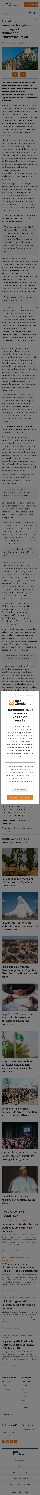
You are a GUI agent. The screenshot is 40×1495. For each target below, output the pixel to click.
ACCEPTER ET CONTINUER (20, 797)
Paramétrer (20, 790)
